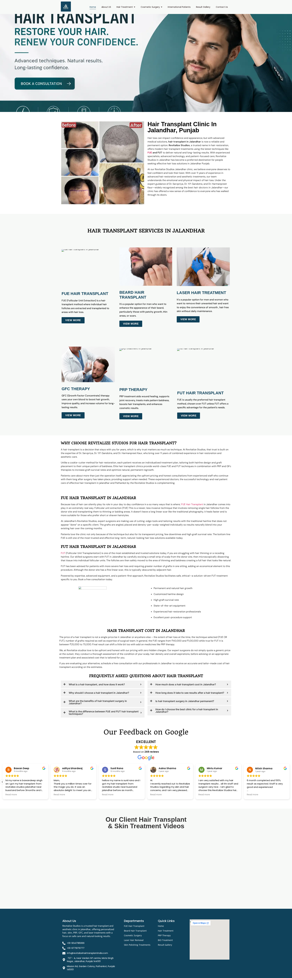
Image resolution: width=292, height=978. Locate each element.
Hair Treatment (165, 930)
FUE (150, 152)
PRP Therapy (164, 935)
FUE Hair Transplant (192, 504)
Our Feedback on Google (146, 732)
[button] (289, 782)
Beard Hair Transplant (135, 930)
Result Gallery (165, 944)
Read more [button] (11, 794)
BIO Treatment (165, 940)
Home (161, 926)
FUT (63, 553)
